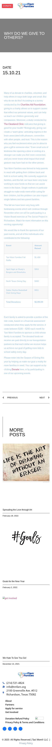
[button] (43, 6)
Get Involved (11, 712)
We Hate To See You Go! (14, 658)
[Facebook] (4, 729)
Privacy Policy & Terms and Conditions (24, 722)
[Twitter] (10, 729)
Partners (9, 704)
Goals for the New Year (14, 581)
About (8, 700)
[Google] (20, 729)
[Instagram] (15, 729)
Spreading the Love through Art (17, 510)
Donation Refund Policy (17, 718)
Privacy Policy (26, 743)
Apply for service (14, 708)
